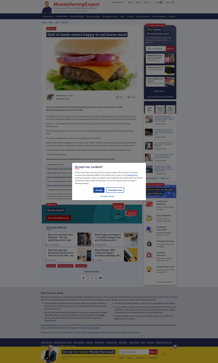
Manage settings (107, 196)
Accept (98, 190)
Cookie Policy (131, 175)
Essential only (115, 190)
